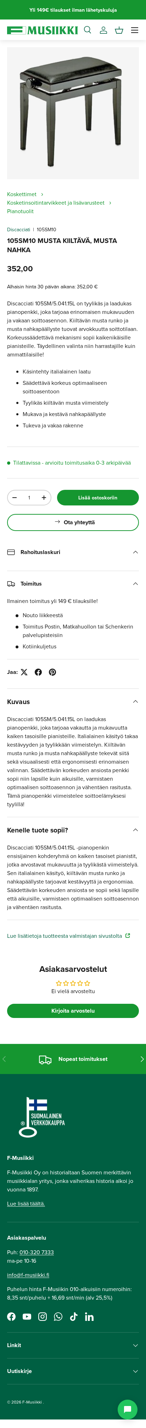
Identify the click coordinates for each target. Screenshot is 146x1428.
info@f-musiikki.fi (28, 1275)
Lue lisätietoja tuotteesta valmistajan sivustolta (65, 936)
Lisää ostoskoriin (97, 497)
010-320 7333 (36, 1252)
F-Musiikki (32, 1402)
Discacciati (18, 229)
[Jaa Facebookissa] (38, 672)
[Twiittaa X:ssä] (24, 672)
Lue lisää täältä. (26, 1203)
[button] (119, 30)
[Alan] (127, 1409)
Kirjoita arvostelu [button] (73, 1011)
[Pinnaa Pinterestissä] (52, 672)
